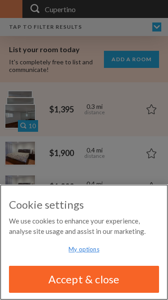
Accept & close (83, 279)
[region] (84, 242)
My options (84, 249)
